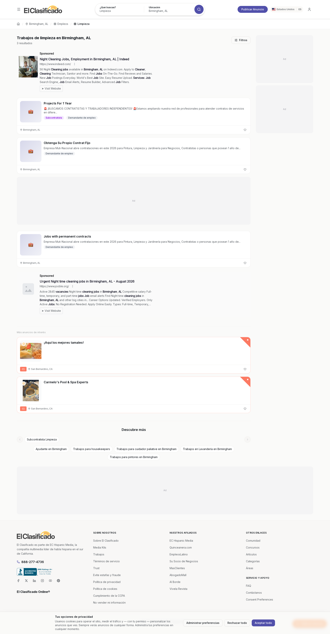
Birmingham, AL (38, 23)
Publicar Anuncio (252, 9)
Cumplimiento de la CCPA (109, 595)
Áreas (249, 568)
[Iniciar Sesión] (309, 9)
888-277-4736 (32, 562)
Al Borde (175, 582)
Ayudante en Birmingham (51, 449)
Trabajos (98, 554)
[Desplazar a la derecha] (247, 439)
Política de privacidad (107, 582)
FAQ (248, 585)
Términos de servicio (106, 561)
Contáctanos (254, 592)
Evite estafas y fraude (107, 575)
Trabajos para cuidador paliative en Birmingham (146, 449)
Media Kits (99, 547)
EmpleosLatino (179, 554)
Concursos (253, 547)
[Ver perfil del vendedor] (24, 344)
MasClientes (177, 568)
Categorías (253, 561)
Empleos (62, 23)
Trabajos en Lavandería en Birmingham (207, 449)
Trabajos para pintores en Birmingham (134, 457)
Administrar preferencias (202, 622)
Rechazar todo (237, 622)
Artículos (251, 554)
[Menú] (19, 9)
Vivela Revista (178, 588)
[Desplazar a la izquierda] (20, 439)
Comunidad (253, 540)
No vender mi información (109, 602)
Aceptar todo (263, 622)
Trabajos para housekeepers (91, 449)
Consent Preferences (259, 599)
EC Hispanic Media (181, 540)
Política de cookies (105, 588)
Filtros (243, 40)
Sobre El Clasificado (106, 540)
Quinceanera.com (181, 547)
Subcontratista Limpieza (42, 439)
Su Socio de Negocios (184, 561)
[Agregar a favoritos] (245, 130)
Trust (96, 568)
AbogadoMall (178, 575)
